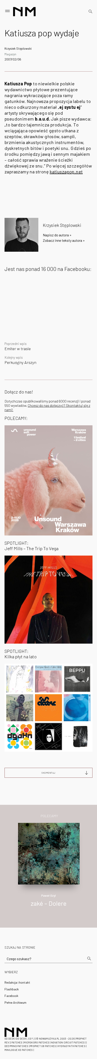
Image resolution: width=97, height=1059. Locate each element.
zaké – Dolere (49, 903)
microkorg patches (36, 1042)
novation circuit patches (68, 1042)
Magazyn (10, 54)
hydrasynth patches (71, 1046)
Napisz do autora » (57, 235)
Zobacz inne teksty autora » (64, 240)
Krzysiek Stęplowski (18, 48)
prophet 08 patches (43, 1046)
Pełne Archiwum (15, 1002)
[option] (48, 869)
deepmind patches (16, 1046)
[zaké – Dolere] (49, 853)
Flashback (12, 989)
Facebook (11, 996)
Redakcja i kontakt (17, 982)
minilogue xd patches (19, 1049)
